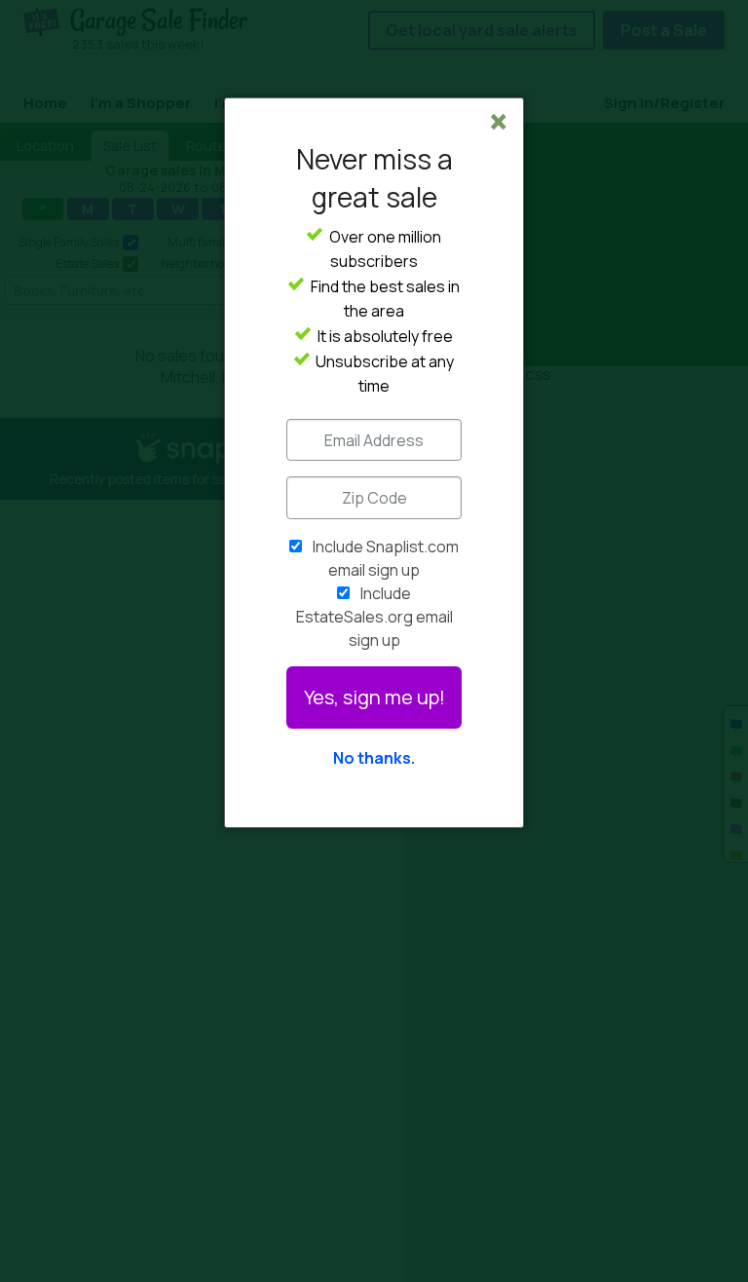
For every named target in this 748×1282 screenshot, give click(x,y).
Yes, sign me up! (374, 697)
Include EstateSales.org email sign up (374, 617)
